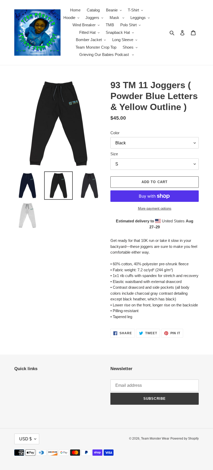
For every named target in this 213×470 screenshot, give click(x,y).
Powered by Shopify (184, 438)
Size (114, 154)
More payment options (154, 208)
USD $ (25, 439)
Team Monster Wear (155, 438)
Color (114, 133)
